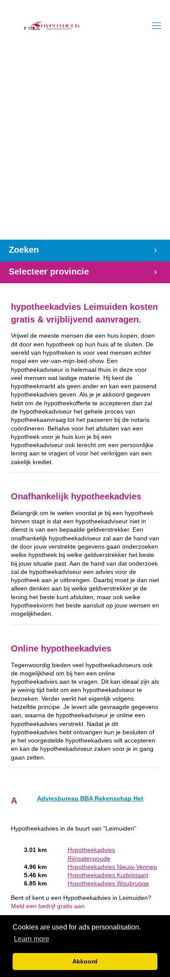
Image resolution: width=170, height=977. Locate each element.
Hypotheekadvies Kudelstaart (108, 875)
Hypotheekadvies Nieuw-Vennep (112, 867)
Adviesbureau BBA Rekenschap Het (90, 798)
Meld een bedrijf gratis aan (48, 906)
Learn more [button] (31, 939)
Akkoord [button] (85, 961)
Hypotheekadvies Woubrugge (108, 883)
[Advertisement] (85, 150)
